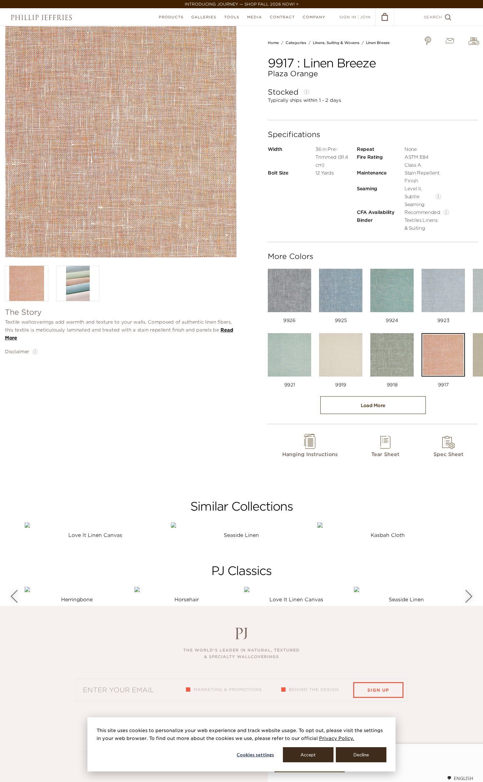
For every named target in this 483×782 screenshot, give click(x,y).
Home (273, 42)
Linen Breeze (378, 42)
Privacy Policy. (336, 738)
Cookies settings (255, 754)
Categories (296, 42)
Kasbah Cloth (388, 535)
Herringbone (77, 600)
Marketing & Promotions (228, 689)
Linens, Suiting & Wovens (336, 42)
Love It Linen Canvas (95, 535)
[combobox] (460, 778)
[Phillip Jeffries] (41, 17)
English (463, 778)
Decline (361, 754)
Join (365, 17)
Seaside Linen (241, 535)
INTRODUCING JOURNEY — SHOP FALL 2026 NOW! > (242, 4)
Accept (308, 754)
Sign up (378, 690)
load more (373, 405)
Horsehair (186, 600)
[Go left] (14, 596)
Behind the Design (314, 689)
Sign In (347, 17)
